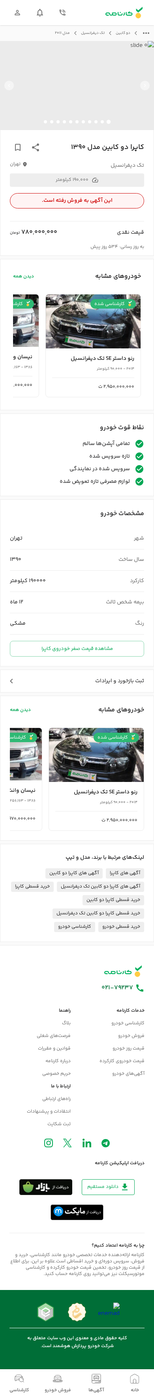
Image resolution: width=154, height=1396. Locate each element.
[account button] (17, 12)
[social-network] (105, 1145)
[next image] (9, 85)
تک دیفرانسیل (93, 33)
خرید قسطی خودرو (121, 927)
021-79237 (117, 988)
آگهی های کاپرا (125, 873)
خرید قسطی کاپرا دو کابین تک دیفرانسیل (98, 913)
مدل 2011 (62, 33)
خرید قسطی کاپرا (32, 886)
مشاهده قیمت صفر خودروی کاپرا (77, 649)
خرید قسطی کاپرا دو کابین (113, 900)
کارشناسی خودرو (74, 927)
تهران (15, 164)
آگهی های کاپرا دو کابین (74, 873)
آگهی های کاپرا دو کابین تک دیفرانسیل (100, 886)
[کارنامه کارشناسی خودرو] (123, 971)
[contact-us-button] (62, 12)
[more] (146, 33)
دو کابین (123, 33)
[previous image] (145, 85)
